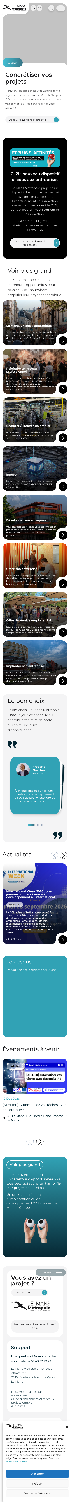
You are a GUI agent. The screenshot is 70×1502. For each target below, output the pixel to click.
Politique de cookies (17, 1461)
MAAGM (38, 773)
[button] (67, 1427)
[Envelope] (39, 8)
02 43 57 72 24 (41, 1361)
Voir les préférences (37, 1493)
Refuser (37, 1483)
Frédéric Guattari (39, 768)
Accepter (37, 1473)
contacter (49, 1356)
